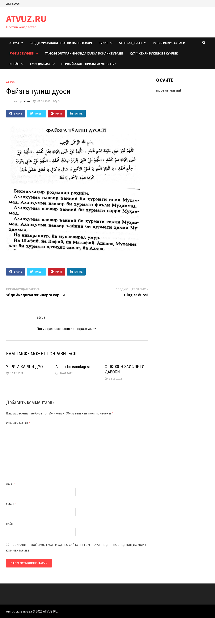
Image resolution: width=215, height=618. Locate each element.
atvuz (26, 101)
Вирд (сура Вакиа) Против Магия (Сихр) (61, 43)
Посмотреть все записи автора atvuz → (66, 328)
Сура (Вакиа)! (40, 64)
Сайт (10, 524)
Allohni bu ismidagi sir (73, 366)
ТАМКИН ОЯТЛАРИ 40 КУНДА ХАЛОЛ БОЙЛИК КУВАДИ (84, 53)
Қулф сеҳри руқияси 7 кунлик (154, 53)
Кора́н (14, 64)
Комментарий (18, 423)
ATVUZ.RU (26, 18)
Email (11, 504)
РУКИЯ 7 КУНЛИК (21, 53)
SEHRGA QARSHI (130, 43)
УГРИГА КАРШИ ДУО (24, 366)
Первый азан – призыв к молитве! (88, 64)
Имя (10, 484)
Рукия (103, 43)
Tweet (39, 113)
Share (18, 113)
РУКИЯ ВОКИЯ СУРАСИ (169, 43)
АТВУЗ (14, 43)
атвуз (10, 82)
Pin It (58, 113)
